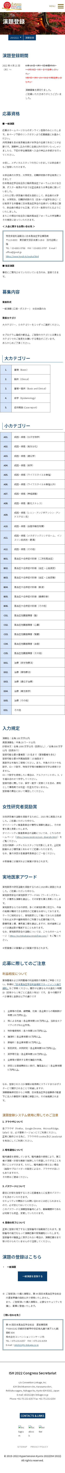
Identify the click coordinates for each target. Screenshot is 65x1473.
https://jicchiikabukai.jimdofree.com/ (28, 935)
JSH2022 (14, 37)
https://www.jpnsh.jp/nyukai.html (22, 256)
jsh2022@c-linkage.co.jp (26, 1345)
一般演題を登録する (32, 1276)
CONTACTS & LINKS (32, 1416)
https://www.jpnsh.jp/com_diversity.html (36, 837)
